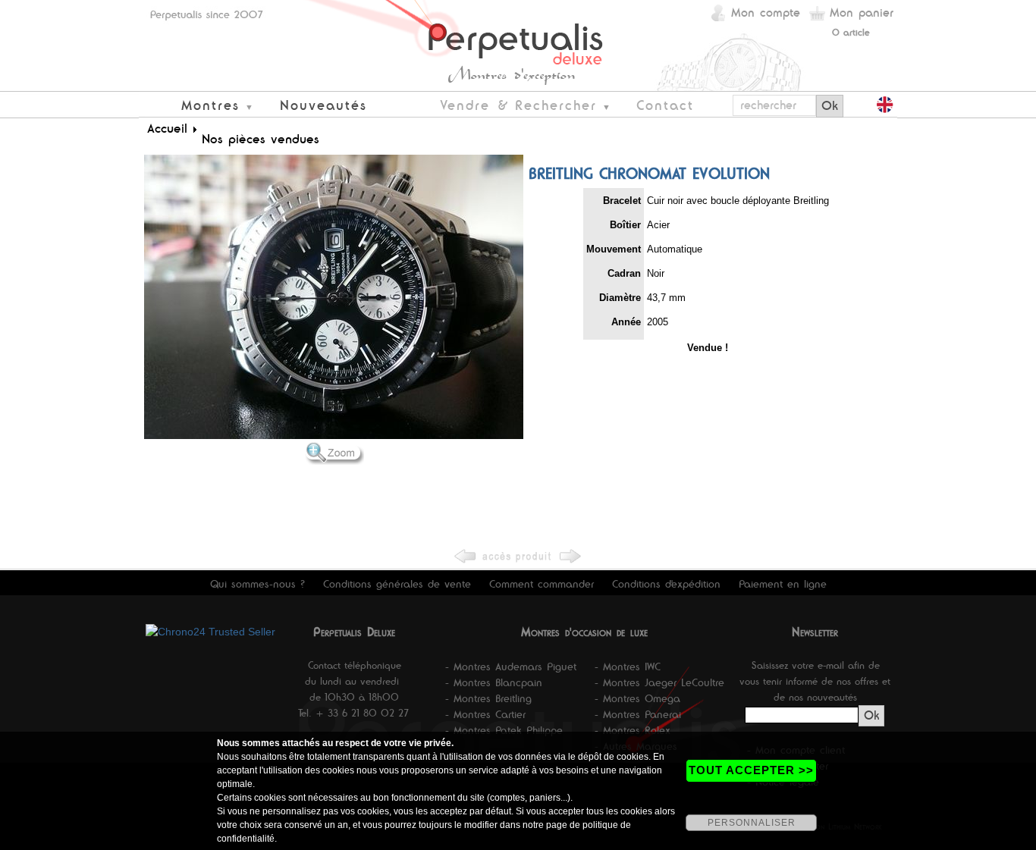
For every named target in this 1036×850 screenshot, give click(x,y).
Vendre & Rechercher (518, 105)
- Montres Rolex (632, 730)
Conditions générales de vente (397, 584)
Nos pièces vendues (260, 138)
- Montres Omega (637, 698)
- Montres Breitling (488, 698)
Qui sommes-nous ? (257, 584)
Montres (210, 105)
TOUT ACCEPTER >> (751, 770)
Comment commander (541, 584)
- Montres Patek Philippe (504, 730)
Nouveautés (323, 105)
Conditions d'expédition (666, 584)
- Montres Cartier (485, 714)
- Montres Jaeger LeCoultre (659, 682)
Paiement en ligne (783, 584)
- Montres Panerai (638, 714)
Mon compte (765, 12)
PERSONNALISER (752, 822)
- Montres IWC (628, 666)
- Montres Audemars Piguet (510, 666)
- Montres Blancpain (493, 682)
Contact (665, 105)
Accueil (167, 128)
